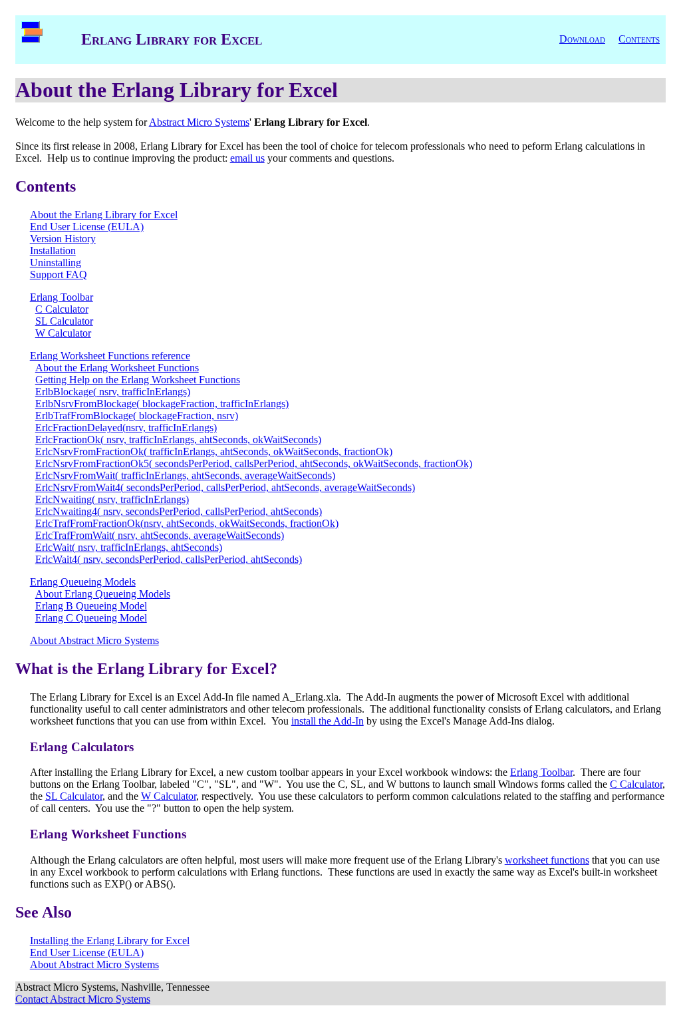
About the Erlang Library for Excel (104, 214)
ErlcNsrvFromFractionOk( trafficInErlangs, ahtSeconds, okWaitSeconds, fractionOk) (213, 451)
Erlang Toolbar (61, 297)
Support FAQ (58, 274)
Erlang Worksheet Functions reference (110, 355)
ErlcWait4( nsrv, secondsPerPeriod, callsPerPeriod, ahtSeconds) (168, 559)
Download (582, 39)
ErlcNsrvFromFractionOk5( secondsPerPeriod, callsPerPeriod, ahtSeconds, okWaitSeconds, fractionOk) (253, 463)
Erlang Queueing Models (83, 582)
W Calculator (63, 333)
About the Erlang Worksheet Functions (117, 367)
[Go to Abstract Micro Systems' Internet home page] (32, 39)
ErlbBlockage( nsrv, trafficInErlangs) (112, 391)
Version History (63, 238)
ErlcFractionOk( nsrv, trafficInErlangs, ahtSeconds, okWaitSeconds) (178, 439)
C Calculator (61, 309)
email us (247, 158)
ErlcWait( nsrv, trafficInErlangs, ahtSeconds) (128, 547)
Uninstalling (55, 262)
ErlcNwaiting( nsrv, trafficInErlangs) (112, 499)
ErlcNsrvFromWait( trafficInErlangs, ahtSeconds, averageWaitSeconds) (185, 475)
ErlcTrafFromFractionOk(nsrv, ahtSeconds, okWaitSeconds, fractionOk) (187, 523)
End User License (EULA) (87, 226)
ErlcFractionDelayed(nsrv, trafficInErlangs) (126, 427)
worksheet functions (547, 860)
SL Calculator (64, 321)
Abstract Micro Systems (199, 122)
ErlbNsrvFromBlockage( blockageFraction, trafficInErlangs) (162, 403)
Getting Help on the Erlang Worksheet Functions (137, 379)
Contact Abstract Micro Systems (82, 999)
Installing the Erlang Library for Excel (110, 940)
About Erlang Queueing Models (102, 593)
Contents (639, 39)
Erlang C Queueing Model (91, 617)
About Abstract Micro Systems (94, 640)
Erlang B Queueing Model (91, 605)
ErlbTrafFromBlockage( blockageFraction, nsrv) (136, 415)
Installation (53, 250)
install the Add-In (327, 721)
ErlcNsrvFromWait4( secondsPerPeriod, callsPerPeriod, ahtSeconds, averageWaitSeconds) (225, 487)
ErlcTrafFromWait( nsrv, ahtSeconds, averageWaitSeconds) (159, 535)
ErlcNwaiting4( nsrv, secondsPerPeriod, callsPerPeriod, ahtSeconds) (178, 511)
